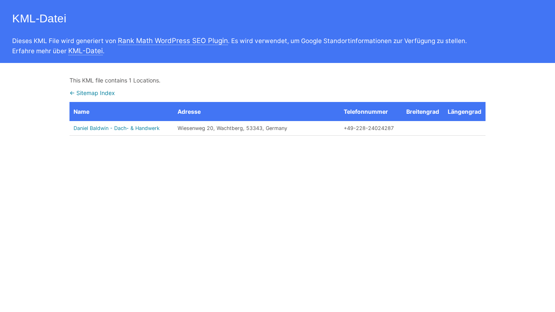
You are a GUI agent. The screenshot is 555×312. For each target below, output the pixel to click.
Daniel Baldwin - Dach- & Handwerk (117, 128)
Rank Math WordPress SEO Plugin (173, 41)
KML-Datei (85, 51)
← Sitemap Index (92, 92)
